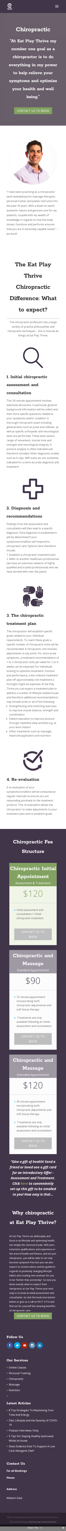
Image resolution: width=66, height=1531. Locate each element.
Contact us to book (33, 111)
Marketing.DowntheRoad (42, 1521)
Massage (14, 1384)
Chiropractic (16, 1379)
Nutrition (14, 1390)
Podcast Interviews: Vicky (24, 1430)
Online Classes (17, 1367)
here (24, 1183)
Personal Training (20, 1373)
